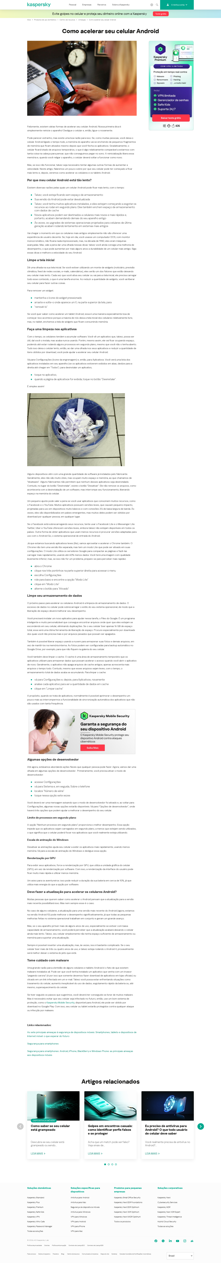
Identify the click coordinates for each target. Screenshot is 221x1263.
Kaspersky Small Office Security (127, 1197)
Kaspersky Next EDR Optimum (126, 1207)
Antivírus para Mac (78, 1202)
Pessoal (72, 4)
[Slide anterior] (20, 1126)
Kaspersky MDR (164, 1207)
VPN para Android (78, 1221)
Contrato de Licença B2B (95, 1245)
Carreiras (114, 1254)
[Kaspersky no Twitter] (163, 1241)
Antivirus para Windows (80, 1212)
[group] (53, 1125)
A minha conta (177, 5)
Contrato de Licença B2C (77, 1245)
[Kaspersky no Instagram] (185, 1241)
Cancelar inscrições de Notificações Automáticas (135, 1254)
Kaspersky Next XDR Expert (169, 1212)
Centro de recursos (73, 1254)
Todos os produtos (122, 1221)
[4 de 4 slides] (116, 1164)
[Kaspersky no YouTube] (177, 1241)
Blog (62, 1254)
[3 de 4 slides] (112, 1164)
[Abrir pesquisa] (157, 4)
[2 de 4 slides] (108, 1164)
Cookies (47, 1245)
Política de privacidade (34, 1245)
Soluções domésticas (39, 1188)
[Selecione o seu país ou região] (152, 4)
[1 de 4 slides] (105, 1164)
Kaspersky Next (164, 1197)
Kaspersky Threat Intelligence (170, 1217)
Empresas (86, 4)
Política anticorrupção (59, 1245)
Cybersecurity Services (167, 1202)
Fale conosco (31, 1254)
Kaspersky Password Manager (39, 1226)
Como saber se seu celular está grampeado (50, 1128)
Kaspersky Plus (33, 1202)
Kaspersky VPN (33, 1217)
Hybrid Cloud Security (167, 1221)
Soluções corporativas (170, 1188)
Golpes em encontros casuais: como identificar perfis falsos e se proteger (110, 1129)
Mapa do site (105, 1254)
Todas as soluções (35, 1231)
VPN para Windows (79, 1217)
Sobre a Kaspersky (120, 4)
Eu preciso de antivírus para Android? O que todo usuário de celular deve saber (166, 1129)
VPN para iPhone (78, 1226)
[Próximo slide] (200, 1126)
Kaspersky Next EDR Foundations (128, 1202)
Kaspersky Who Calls (36, 1221)
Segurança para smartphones (43, 1043)
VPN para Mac (77, 1231)
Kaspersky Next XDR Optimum (126, 1212)
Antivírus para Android (80, 1197)
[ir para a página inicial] (39, 4)
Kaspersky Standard (35, 1197)
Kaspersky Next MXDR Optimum (127, 1217)
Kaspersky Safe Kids (35, 1212)
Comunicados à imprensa (90, 1254)
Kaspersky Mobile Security (60, 1002)
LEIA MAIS (37, 1153)
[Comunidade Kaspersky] (192, 1241)
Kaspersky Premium (35, 1207)
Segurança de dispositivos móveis (85, 1207)
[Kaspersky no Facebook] (156, 1241)
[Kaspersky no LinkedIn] (170, 1241)
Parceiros (101, 4)
